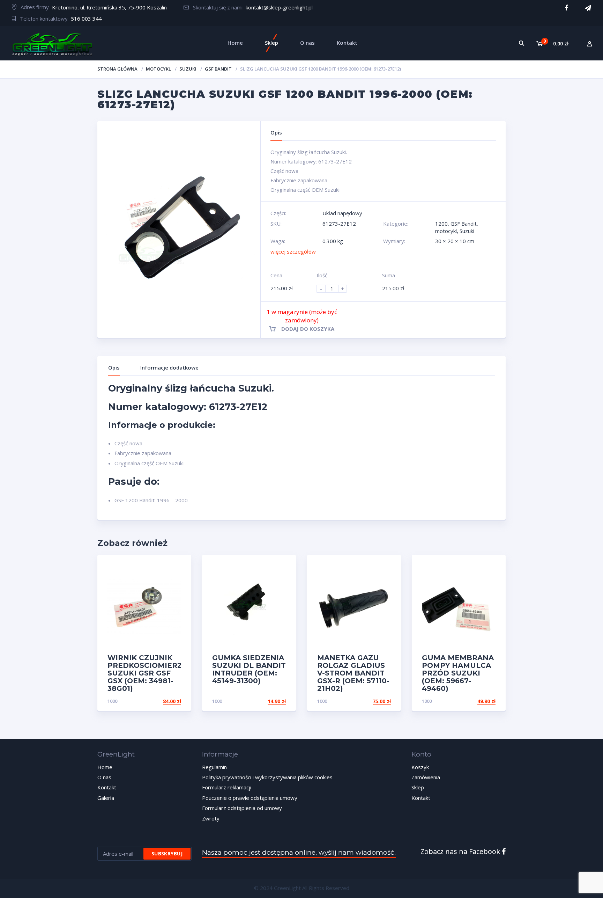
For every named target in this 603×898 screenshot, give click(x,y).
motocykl (158, 69)
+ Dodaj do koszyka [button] (154, 701)
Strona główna (117, 69)
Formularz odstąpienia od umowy (242, 807)
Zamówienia (425, 777)
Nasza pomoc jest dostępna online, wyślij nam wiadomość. (299, 852)
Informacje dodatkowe (169, 367)
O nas (104, 777)
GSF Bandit (218, 69)
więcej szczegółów (293, 251)
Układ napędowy (342, 213)
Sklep (417, 787)
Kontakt (106, 787)
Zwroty (210, 818)
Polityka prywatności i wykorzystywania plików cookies (267, 777)
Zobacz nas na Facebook (461, 851)
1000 (112, 701)
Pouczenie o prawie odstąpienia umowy (249, 797)
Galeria (105, 797)
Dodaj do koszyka (307, 328)
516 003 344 (86, 18)
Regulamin (214, 767)
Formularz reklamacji (226, 787)
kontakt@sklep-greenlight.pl (279, 7)
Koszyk (420, 767)
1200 (441, 223)
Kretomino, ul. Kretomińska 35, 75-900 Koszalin (109, 7)
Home (104, 767)
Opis (114, 367)
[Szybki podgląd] (178, 566)
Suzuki (187, 69)
